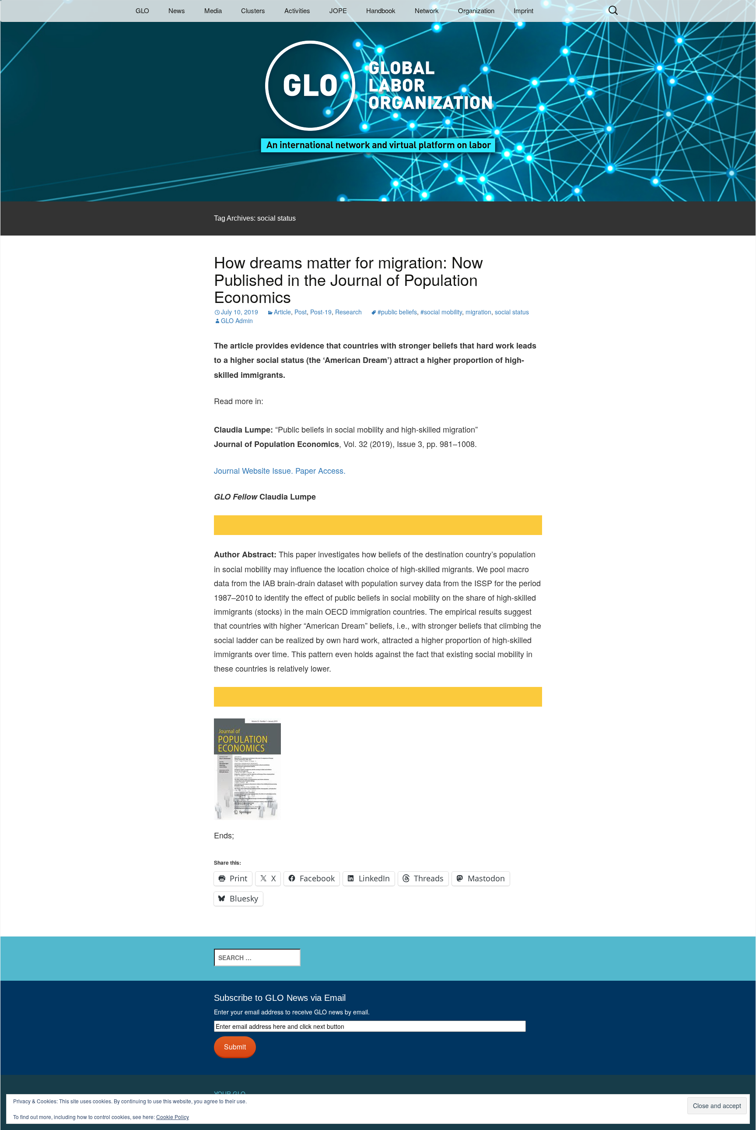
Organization (476, 10)
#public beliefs (397, 311)
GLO (142, 10)
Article (282, 311)
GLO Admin (237, 320)
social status (512, 311)
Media (213, 10)
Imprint (523, 10)
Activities (297, 10)
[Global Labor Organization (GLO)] (378, 90)
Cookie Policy (172, 1116)
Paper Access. (320, 470)
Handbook (381, 10)
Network (427, 10)
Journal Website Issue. (253, 470)
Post (300, 311)
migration (478, 311)
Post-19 (321, 311)
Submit (235, 1046)
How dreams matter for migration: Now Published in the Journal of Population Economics (348, 278)
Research (348, 311)
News (176, 10)
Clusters (253, 10)
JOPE (338, 10)
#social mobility (441, 311)
